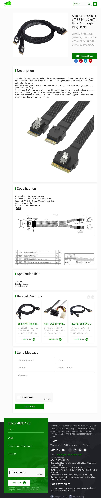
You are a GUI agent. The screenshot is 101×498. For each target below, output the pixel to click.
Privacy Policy (78, 497)
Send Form (29, 406)
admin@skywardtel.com (69, 454)
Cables (67, 445)
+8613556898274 (59, 460)
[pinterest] (81, 61)
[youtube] (90, 61)
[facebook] (76, 61)
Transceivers (55, 445)
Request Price (86, 56)
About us (76, 445)
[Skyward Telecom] (7, 3)
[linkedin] (85, 61)
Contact (86, 445)
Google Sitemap (60, 497)
